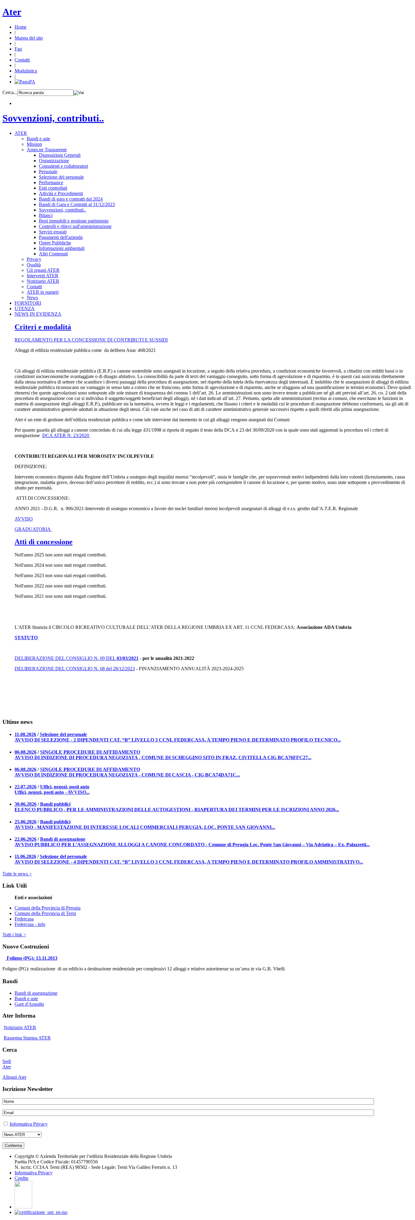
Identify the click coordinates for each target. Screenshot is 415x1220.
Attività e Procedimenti (61, 193)
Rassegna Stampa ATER (27, 1037)
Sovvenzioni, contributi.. (53, 118)
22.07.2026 (25, 786)
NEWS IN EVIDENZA (38, 314)
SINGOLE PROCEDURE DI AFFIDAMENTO (90, 752)
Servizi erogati (53, 231)
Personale (48, 171)
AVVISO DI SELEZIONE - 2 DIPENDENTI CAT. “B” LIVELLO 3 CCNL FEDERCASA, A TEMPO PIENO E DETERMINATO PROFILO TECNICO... (178, 739)
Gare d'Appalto (29, 1004)
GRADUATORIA (33, 529)
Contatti (22, 59)
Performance (51, 182)
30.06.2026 (25, 804)
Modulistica (26, 70)
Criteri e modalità (43, 327)
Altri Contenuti (53, 253)
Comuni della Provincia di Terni (45, 913)
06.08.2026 (25, 752)
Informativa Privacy (29, 1124)
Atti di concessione (44, 542)
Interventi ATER (42, 275)
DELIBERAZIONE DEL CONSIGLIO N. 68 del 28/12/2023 (75, 668)
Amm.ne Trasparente (47, 149)
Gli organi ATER (43, 270)
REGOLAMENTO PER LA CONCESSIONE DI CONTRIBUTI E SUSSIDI (91, 339)
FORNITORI (28, 303)
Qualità (34, 264)
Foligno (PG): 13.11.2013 (32, 958)
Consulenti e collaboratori (63, 166)
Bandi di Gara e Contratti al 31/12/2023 (77, 204)
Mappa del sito (29, 37)
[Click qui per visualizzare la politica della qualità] (41, 1212)
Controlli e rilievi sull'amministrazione (75, 226)
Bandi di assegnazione (62, 839)
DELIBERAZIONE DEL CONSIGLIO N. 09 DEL (66, 658)
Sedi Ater (6, 1064)
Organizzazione (54, 160)
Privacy (34, 259)
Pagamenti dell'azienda (61, 237)
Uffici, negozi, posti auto (64, 786)
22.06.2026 (25, 839)
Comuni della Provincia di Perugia (48, 907)
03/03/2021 (128, 658)
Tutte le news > (17, 873)
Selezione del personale (61, 177)
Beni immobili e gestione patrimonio (73, 220)
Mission (34, 144)
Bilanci (46, 215)
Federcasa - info (30, 924)
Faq (18, 48)
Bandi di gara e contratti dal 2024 (71, 199)
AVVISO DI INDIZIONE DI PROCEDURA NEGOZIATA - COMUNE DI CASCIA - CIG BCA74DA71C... (127, 774)
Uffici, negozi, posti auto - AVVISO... (52, 792)
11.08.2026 (25, 734)
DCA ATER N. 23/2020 (66, 435)
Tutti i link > (14, 934)
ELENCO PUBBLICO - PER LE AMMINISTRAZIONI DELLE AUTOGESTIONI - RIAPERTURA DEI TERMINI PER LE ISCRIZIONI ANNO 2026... (177, 809)
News (32, 297)
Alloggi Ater (14, 1077)
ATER (21, 133)
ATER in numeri (43, 292)
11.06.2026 (25, 856)
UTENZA (25, 308)
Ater (11, 11)
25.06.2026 (25, 821)
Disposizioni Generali (60, 155)
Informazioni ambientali (61, 248)
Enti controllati (53, 188)
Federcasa (24, 918)
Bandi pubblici (55, 804)
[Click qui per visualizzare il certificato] (23, 1206)
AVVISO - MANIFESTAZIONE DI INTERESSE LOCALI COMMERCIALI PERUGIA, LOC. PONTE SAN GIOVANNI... (145, 827)
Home (20, 27)
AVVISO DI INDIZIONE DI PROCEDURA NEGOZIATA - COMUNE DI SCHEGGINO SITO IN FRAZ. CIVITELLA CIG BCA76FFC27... (163, 757)
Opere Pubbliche (55, 242)
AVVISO (24, 518)
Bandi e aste (38, 138)
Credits (21, 1178)
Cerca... (9, 92)
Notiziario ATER (43, 281)
